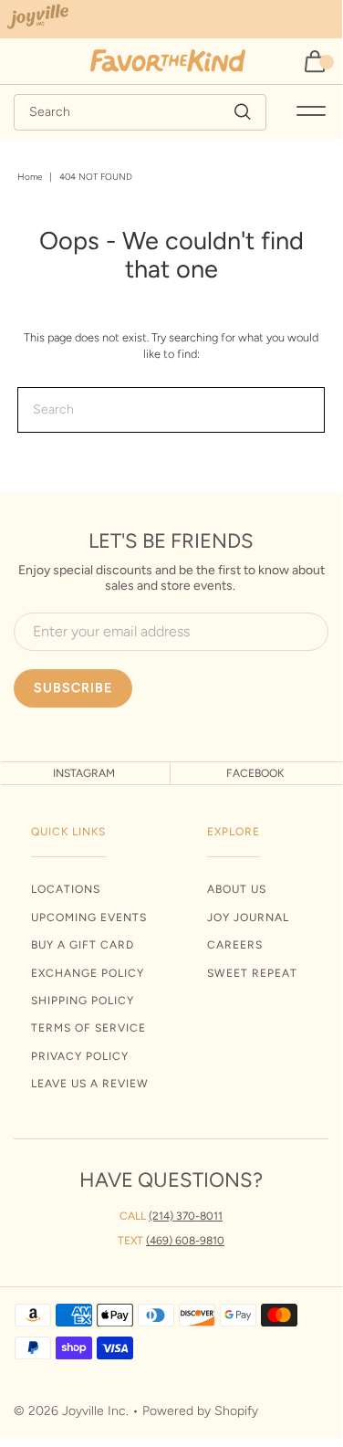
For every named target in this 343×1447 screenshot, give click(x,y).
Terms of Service (88, 1028)
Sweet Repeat (252, 973)
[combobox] (140, 112)
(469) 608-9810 (185, 1240)
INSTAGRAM (84, 773)
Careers (235, 944)
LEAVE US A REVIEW (90, 1083)
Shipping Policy (82, 1000)
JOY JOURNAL (248, 917)
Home (29, 177)
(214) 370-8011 (186, 1216)
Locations (65, 889)
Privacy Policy (80, 1056)
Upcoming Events (89, 917)
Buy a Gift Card (82, 944)
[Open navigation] (311, 112)
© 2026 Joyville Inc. (71, 1411)
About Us (236, 889)
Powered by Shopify (200, 1411)
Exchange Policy (87, 973)
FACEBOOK (255, 773)
